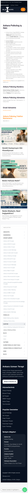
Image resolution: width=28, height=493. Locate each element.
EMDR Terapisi (7, 398)
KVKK (4, 351)
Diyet (4, 339)
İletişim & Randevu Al (10, 381)
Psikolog (6, 315)
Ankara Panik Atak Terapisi (10, 253)
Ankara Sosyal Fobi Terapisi (10, 273)
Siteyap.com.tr (6, 476)
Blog (5, 333)
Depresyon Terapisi (8, 421)
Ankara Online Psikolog (9, 289)
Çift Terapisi (6, 396)
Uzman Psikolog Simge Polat (12, 348)
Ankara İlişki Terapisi (8, 270)
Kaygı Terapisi (6, 418)
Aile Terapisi (6, 415)
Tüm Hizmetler (6, 404)
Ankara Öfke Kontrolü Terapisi (11, 276)
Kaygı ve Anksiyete (22, 128)
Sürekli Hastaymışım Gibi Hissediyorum (12, 149)
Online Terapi (6, 401)
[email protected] (7, 110)
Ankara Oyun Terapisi (9, 267)
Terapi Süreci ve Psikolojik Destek (9, 194)
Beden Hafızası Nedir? (11, 180)
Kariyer (5, 324)
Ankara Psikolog (6, 80)
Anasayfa (6, 232)
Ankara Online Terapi (9, 247)
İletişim (5, 342)
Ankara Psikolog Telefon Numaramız (13, 117)
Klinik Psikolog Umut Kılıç (11, 345)
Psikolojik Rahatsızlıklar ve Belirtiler (10, 167)
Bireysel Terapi (6, 393)
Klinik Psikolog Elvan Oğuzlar (11, 318)
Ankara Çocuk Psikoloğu (9, 250)
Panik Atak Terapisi (8, 423)
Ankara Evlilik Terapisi (9, 292)
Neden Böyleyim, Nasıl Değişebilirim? (11, 212)
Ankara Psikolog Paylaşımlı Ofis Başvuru (14, 327)
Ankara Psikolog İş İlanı (9, 330)
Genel (13, 161)
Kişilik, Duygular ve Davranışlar (9, 164)
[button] (24, 489)
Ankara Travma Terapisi (9, 261)
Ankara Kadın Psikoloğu (9, 312)
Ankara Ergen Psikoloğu (9, 264)
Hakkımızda (7, 235)
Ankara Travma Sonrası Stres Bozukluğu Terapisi (14, 302)
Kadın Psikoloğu (7, 426)
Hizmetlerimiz (7, 238)
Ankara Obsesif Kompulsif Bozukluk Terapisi (12, 283)
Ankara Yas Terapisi (8, 295)
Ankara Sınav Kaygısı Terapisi (11, 279)
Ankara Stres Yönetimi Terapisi (11, 298)
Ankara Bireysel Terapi (9, 258)
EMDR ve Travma (5, 161)
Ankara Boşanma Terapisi (10, 286)
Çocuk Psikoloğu (7, 412)
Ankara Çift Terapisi (8, 241)
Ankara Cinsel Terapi (8, 309)
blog (5, 354)
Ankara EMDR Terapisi (9, 244)
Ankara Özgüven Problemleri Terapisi (13, 306)
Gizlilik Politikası (7, 479)
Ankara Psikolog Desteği (9, 256)
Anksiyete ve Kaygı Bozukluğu (9, 128)
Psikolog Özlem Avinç (9, 321)
